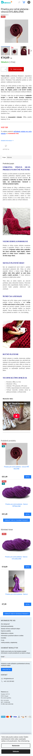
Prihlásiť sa (6, 669)
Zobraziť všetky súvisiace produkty (16, 613)
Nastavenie (16, 746)
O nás (2, 640)
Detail (28, 567)
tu (28, 741)
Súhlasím (16, 751)
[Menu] (29, 2)
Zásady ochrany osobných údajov (10, 628)
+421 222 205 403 (9, 681)
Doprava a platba (6, 631)
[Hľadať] (19, 2)
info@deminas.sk (9, 678)
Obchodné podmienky (7, 626)
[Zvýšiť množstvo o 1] (7, 68)
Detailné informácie (6, 140)
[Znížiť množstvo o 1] (7, 70)
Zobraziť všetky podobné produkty (16, 520)
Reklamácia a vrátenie (7, 633)
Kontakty (3, 638)
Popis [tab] (4, 157)
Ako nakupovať (5, 624)
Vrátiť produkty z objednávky (9, 642)
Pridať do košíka (17, 69)
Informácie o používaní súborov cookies (12, 635)
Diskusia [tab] (9, 157)
